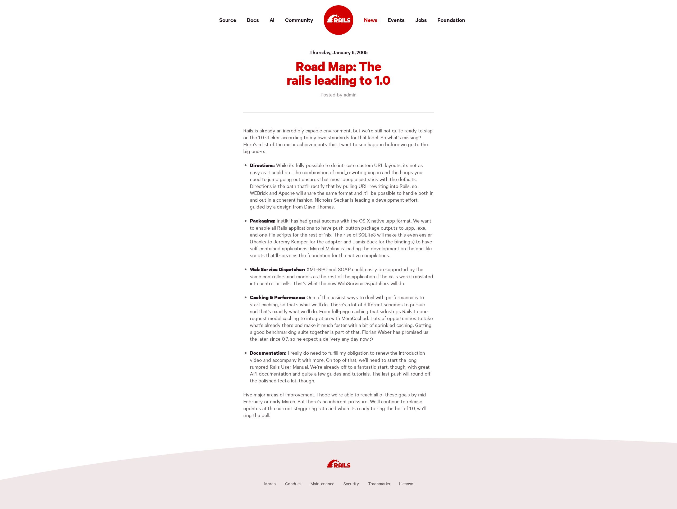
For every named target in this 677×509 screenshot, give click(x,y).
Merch (270, 483)
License (406, 483)
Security (351, 483)
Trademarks (379, 483)
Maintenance (322, 483)
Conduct (293, 483)
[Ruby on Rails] (338, 20)
